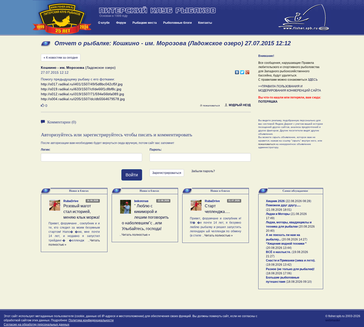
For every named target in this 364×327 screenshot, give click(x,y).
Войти (132, 174)
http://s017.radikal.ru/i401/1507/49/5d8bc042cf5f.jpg (82, 84)
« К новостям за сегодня (61, 57)
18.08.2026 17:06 (279, 273)
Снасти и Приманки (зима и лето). (290, 260)
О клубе (104, 22)
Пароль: (156, 149)
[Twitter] (242, 71)
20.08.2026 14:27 (294, 239)
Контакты (205, 22)
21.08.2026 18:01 (279, 209)
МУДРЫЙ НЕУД (240, 105)
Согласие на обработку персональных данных (36, 324)
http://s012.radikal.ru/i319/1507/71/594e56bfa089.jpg (82, 94)
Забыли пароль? (203, 171)
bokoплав (141, 201)
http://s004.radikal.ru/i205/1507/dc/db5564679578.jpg (83, 99)
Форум (121, 22)
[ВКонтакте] (237, 71)
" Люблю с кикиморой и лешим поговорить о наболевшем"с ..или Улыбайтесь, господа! (145, 217)
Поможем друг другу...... (283, 205)
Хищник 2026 (275, 201)
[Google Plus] (247, 71)
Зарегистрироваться (166, 173)
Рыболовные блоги (177, 22)
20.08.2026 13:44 (279, 248)
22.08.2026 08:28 (298, 201)
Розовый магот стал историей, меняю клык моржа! (81, 211)
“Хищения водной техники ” (286, 243)
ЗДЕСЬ (313, 79)
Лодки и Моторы (278, 214)
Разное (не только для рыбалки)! (290, 269)
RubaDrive (70, 201)
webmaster (332, 320)
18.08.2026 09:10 (299, 281)
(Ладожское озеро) (78, 68)
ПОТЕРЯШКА (268, 101)
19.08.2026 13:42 (279, 264)
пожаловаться (211, 105)
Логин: (45, 149)
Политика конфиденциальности (91, 320)
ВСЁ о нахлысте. (278, 252)
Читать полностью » (136, 234)
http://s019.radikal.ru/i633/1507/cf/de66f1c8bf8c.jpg (81, 89)
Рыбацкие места (144, 22)
